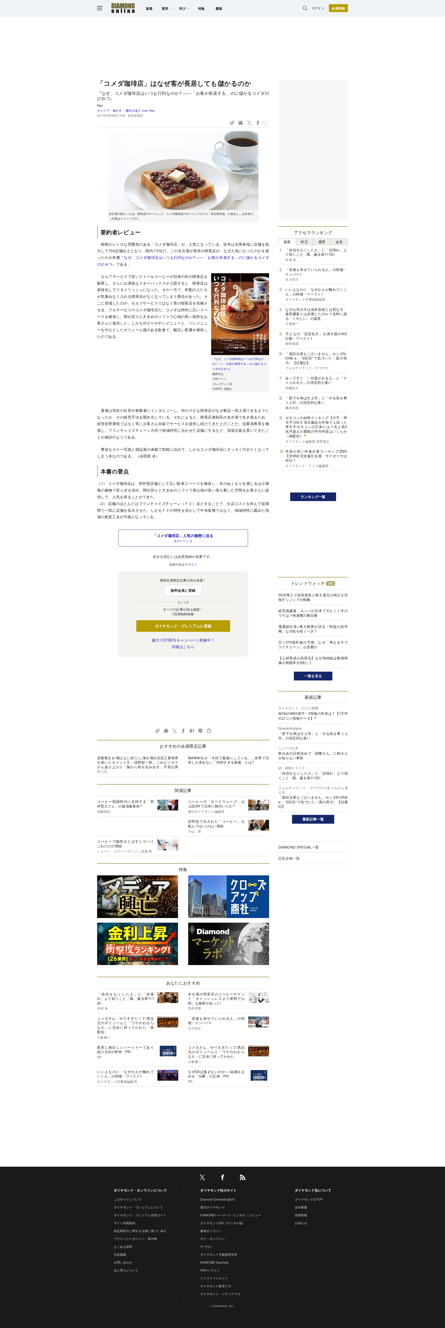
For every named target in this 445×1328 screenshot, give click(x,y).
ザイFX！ (207, 1246)
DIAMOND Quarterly (214, 1262)
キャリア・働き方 (109, 110)
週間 (321, 241)
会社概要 (301, 1207)
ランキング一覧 (313, 496)
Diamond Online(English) (217, 1199)
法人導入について (126, 1270)
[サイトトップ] (123, 8)
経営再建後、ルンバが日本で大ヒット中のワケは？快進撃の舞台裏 (313, 613)
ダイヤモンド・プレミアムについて (138, 1207)
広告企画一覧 (289, 858)
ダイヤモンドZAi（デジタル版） (222, 1223)
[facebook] (222, 1178)
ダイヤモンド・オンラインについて (140, 1190)
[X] (202, 1178)
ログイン (318, 8)
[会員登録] (338, 8)
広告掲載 (120, 1254)
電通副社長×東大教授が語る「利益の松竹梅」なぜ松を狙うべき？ (313, 628)
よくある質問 (123, 1246)
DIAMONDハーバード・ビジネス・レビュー (230, 1215)
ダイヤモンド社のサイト (218, 1190)
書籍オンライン (211, 1231)
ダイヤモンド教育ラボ (215, 1286)
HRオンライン (210, 1270)
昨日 (304, 241)
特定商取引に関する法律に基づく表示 (140, 1231)
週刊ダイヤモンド (212, 1207)
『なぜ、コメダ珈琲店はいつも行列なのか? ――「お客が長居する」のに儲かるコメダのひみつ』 (239, 364)
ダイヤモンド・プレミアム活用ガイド (140, 1215)
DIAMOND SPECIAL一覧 (298, 847)
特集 (201, 8)
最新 (287, 241)
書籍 (219, 8)
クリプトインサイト (214, 1278)
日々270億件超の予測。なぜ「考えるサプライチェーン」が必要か (313, 644)
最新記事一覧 (313, 819)
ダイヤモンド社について (313, 1190)
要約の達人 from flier (140, 110)
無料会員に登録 (183, 590)
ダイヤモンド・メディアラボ (220, 1294)
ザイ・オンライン (212, 1238)
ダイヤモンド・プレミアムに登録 (183, 626)
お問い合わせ (123, 1262)
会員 (339, 241)
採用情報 (301, 1215)
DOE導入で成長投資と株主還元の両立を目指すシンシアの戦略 (313, 597)
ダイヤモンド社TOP (309, 1199)
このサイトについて (128, 1199)
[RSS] (242, 1178)
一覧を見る (313, 675)
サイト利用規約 (124, 1223)
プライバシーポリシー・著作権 (135, 1238)
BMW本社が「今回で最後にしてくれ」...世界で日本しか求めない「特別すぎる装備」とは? (228, 760)
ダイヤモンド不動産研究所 (218, 1254)
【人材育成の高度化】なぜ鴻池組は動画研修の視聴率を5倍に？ (313, 660)
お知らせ (301, 1223)
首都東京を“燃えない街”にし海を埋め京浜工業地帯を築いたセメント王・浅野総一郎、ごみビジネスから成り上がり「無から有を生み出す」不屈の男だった (137, 764)
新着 (149, 8)
